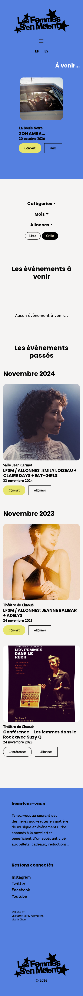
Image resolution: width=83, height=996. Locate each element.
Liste (32, 236)
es (46, 51)
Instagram (21, 877)
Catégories (39, 204)
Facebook (21, 889)
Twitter (19, 883)
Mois (39, 214)
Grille (50, 236)
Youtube (19, 896)
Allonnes (39, 225)
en (37, 51)
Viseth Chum (19, 919)
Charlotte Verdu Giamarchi (27, 915)
